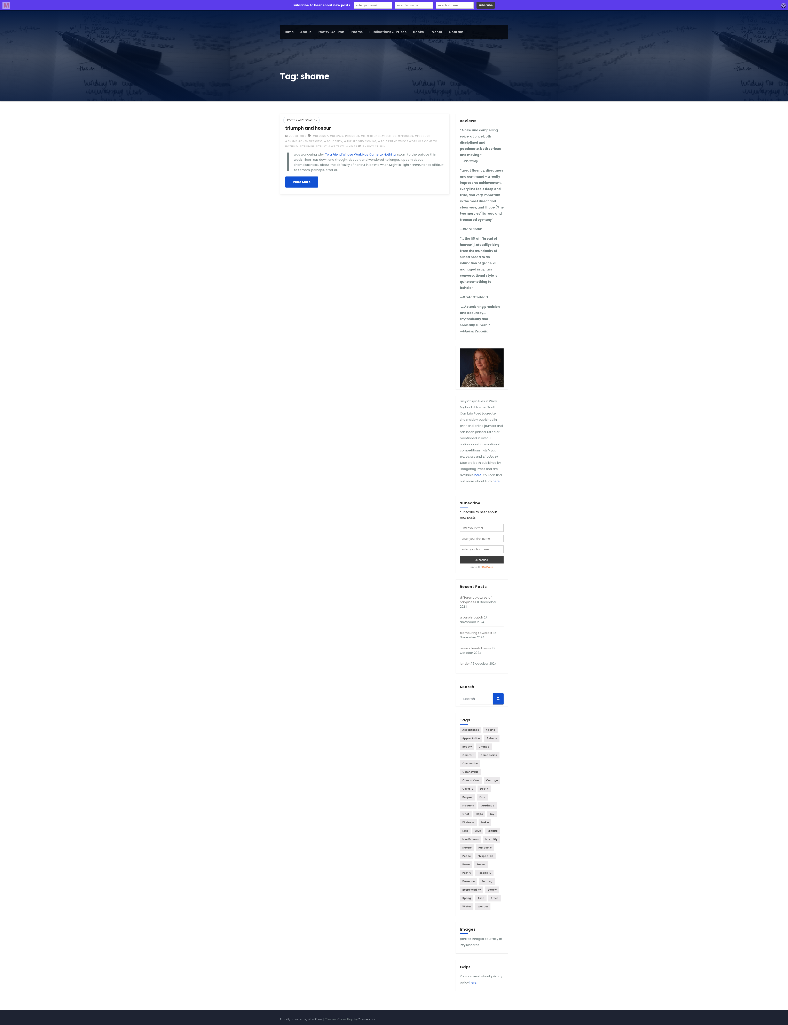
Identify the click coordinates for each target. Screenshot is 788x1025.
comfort (468, 755)
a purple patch (471, 617)
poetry (466, 873)
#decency (320, 136)
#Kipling (373, 136)
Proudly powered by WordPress (301, 1019)
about (305, 32)
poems (357, 32)
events (436, 32)
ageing (490, 730)
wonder (483, 906)
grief (465, 814)
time (481, 898)
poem (466, 864)
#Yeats (351, 146)
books (418, 32)
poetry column (331, 32)
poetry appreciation (302, 120)
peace (466, 856)
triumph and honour (308, 128)
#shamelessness (310, 141)
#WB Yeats (336, 146)
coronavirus (470, 772)
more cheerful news (475, 648)
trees (494, 898)
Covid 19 (467, 788)
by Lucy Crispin (374, 146)
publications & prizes (388, 32)
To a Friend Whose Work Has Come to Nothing (360, 154)
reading (486, 881)
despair (467, 797)
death (484, 788)
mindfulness (470, 839)
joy (492, 814)
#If (363, 136)
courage (492, 780)
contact (456, 32)
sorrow (492, 889)
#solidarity (333, 141)
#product (423, 136)
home (288, 32)
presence (468, 881)
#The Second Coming (360, 141)
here (477, 475)
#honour (352, 136)
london (465, 663)
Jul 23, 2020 (298, 136)
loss (465, 831)
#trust (321, 146)
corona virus (470, 780)
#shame (291, 141)
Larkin (485, 822)
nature (467, 847)
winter (466, 906)
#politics (388, 136)
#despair (336, 136)
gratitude (487, 805)
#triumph (306, 146)
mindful (493, 831)
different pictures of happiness (476, 599)
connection (470, 763)
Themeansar (367, 1019)
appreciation (471, 738)
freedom (468, 805)
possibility (484, 873)
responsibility (471, 889)
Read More (301, 182)
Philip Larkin (485, 856)
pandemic (485, 847)
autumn (492, 738)
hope (479, 814)
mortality (491, 839)
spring (466, 898)
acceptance (470, 730)
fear (482, 797)
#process (405, 136)
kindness (468, 822)
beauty (467, 746)
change (484, 746)
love (478, 831)
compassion (488, 755)
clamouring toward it (476, 633)
